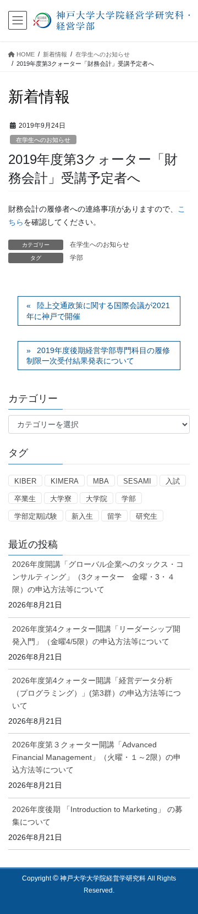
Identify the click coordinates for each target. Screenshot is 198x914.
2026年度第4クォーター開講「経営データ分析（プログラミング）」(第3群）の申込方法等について (96, 693)
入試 (173, 481)
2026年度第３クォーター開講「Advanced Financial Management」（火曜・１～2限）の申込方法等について (96, 757)
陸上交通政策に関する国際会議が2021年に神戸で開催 (98, 311)
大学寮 (61, 499)
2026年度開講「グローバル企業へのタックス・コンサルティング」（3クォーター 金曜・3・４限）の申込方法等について (98, 577)
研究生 (146, 516)
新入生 (82, 516)
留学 (114, 516)
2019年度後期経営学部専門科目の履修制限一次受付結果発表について (98, 356)
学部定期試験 (35, 516)
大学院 (96, 499)
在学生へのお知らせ (43, 140)
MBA (101, 481)
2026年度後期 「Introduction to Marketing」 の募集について (97, 815)
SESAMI (137, 481)
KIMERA (65, 481)
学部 (76, 258)
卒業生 (25, 499)
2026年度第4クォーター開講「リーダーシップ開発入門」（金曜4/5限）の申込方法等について (96, 635)
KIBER (25, 481)
